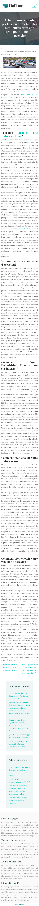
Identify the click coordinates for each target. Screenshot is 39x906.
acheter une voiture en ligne (19, 134)
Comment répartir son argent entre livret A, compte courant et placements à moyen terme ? (19, 725)
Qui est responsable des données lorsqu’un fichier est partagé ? (18, 696)
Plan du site (19, 905)
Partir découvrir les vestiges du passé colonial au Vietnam (10, 667)
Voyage (5, 49)
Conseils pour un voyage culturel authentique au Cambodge (18, 800)
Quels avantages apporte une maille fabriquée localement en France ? (18, 744)
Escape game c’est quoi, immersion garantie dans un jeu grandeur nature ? (28, 669)
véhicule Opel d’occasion (27, 229)
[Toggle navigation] (34, 6)
